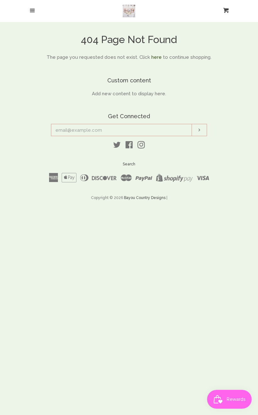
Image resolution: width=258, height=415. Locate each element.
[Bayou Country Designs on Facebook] (129, 146)
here (156, 57)
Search (129, 164)
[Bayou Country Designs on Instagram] (141, 146)
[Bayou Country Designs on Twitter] (117, 146)
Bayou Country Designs (144, 198)
